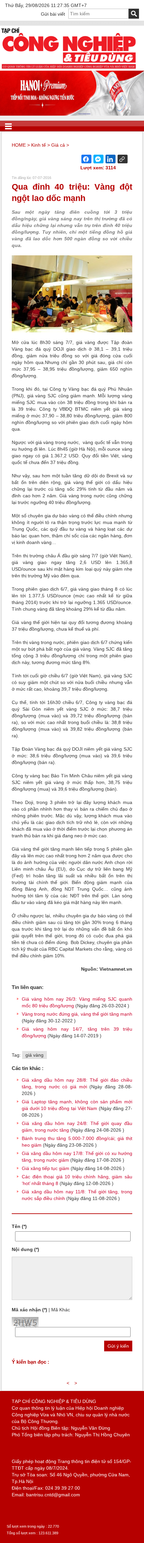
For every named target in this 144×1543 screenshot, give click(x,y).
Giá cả (58, 145)
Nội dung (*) (25, 1249)
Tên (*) (19, 1226)
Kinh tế (38, 145)
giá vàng (34, 1055)
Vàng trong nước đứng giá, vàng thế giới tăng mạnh (77, 1014)
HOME (19, 145)
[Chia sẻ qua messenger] (98, 159)
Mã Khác (60, 1309)
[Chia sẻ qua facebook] (86, 159)
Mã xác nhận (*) (29, 1309)
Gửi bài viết (53, 14)
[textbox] (98, 14)
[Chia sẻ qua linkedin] (110, 159)
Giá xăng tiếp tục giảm (45, 1168)
